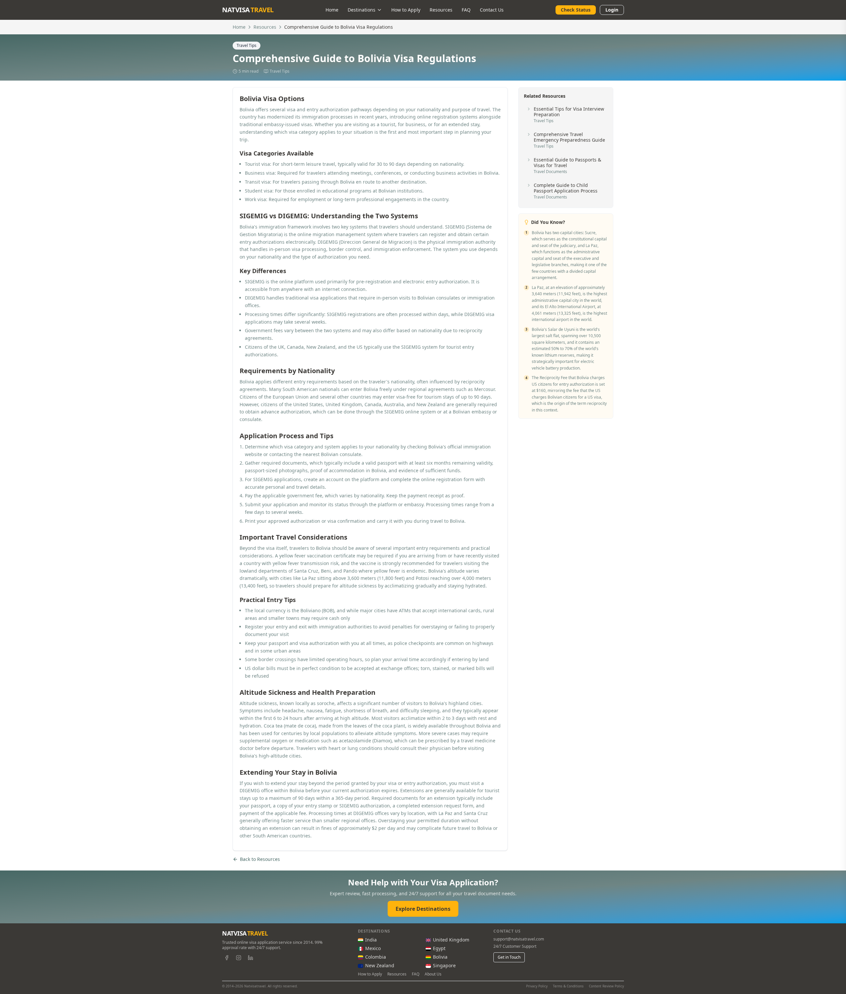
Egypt (439, 948)
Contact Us (492, 10)
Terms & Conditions (568, 986)
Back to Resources (260, 859)
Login (611, 10)
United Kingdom (451, 940)
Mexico (373, 948)
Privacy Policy (537, 986)
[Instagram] (238, 957)
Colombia (375, 957)
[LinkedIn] (250, 957)
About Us (433, 974)
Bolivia (440, 957)
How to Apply (405, 10)
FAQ (466, 10)
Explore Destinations (423, 908)
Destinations (361, 10)
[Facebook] (226, 957)
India (371, 940)
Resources (441, 10)
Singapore (444, 965)
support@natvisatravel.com (518, 939)
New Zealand (379, 965)
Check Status (576, 10)
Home (332, 10)
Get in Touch (509, 957)
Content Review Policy (606, 986)
